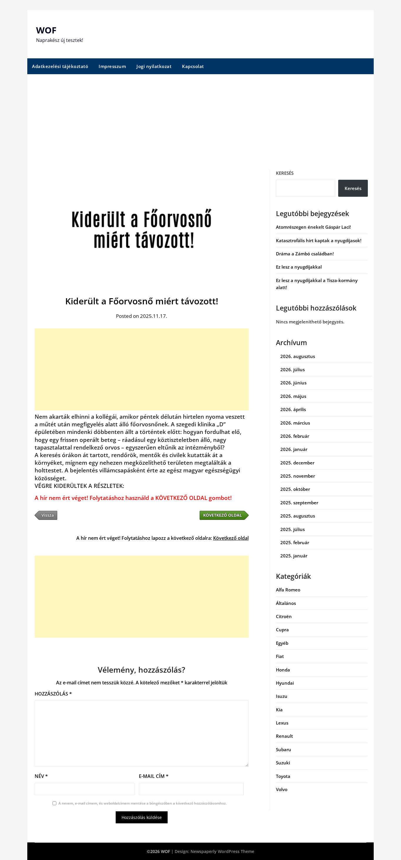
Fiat (280, 656)
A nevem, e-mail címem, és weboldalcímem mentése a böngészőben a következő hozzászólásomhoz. (142, 803)
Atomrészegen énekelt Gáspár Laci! (313, 227)
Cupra (282, 629)
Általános (286, 603)
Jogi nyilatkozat (154, 66)
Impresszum (112, 66)
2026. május (293, 396)
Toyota (283, 776)
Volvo (281, 789)
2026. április (293, 409)
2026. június (293, 383)
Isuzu (281, 696)
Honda (283, 670)
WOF (46, 30)
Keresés (285, 173)
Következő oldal (231, 538)
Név (41, 776)
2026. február (294, 436)
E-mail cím (154, 776)
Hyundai (285, 683)
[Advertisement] (200, 118)
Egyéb (282, 643)
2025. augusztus (297, 516)
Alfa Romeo (288, 590)
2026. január (293, 449)
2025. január (293, 556)
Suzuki (283, 763)
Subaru (283, 749)
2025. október (295, 489)
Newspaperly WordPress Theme (222, 851)
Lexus (282, 723)
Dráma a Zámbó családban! (305, 254)
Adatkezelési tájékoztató (60, 66)
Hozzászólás (53, 694)
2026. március (295, 423)
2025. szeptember (299, 503)
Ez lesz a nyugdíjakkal (299, 267)
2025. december (297, 463)
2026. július (292, 369)
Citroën (284, 616)
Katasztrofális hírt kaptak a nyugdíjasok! (318, 240)
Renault (284, 736)
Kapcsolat (193, 66)
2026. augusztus (297, 356)
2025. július (292, 529)
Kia (279, 710)
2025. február (294, 542)
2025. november (297, 476)
